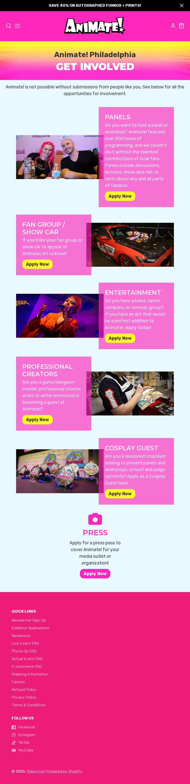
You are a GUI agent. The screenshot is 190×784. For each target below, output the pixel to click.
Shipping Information (30, 674)
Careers (18, 682)
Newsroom (21, 636)
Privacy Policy (24, 697)
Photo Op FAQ (24, 651)
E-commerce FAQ (27, 666)
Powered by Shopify (64, 771)
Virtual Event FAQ (27, 659)
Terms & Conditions (29, 705)
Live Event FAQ (25, 643)
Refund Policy (24, 689)
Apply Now (95, 573)
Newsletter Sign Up (29, 620)
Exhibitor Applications (30, 628)
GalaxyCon (36, 771)
